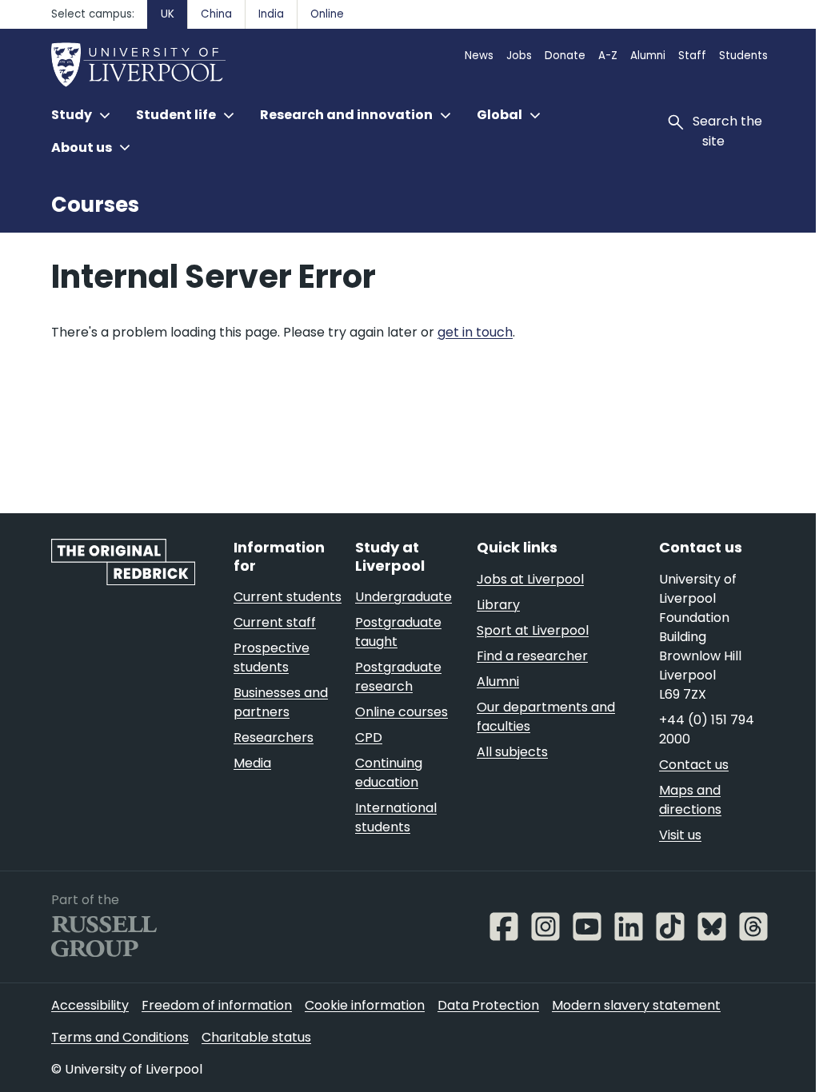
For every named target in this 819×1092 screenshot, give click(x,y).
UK (167, 14)
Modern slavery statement (636, 1005)
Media (252, 763)
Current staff (275, 622)
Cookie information (365, 1005)
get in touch (475, 332)
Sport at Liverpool (533, 630)
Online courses (401, 712)
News (479, 55)
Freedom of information (217, 1005)
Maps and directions (690, 800)
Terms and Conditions (120, 1037)
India (271, 14)
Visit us (680, 835)
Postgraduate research (398, 676)
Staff (692, 55)
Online (327, 14)
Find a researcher (532, 656)
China (216, 14)
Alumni (647, 55)
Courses (95, 204)
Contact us (694, 764)
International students (396, 817)
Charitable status (256, 1037)
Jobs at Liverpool (530, 579)
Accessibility (90, 1005)
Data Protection (488, 1005)
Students (743, 55)
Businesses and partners (281, 702)
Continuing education (388, 772)
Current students (288, 597)
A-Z (607, 55)
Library (498, 605)
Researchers (274, 737)
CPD (368, 737)
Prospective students (272, 657)
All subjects (512, 752)
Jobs (519, 55)
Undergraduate (403, 597)
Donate (565, 55)
